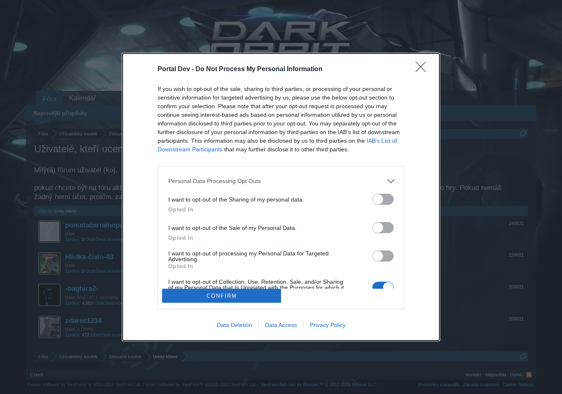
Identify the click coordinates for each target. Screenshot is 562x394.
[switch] (383, 199)
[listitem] (281, 181)
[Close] (423, 69)
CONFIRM (222, 296)
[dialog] (281, 197)
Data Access (281, 325)
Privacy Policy (328, 325)
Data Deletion (234, 325)
